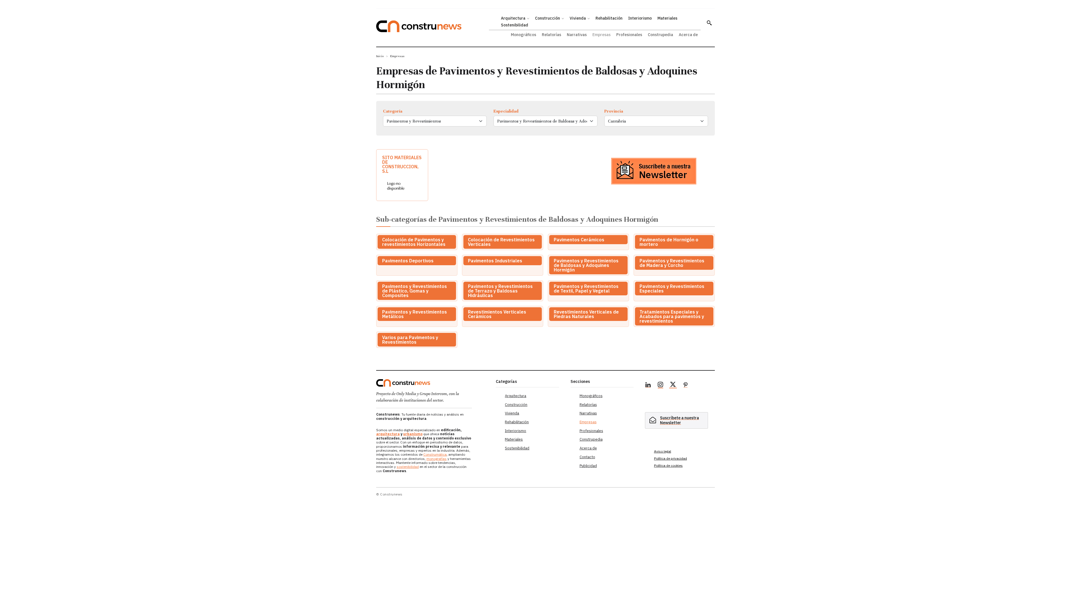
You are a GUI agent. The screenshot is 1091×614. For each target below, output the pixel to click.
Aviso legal (662, 451)
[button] (709, 22)
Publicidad (588, 465)
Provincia (613, 111)
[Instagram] (660, 385)
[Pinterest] (685, 385)
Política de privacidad (670, 458)
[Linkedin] (648, 385)
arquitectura (388, 434)
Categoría (392, 111)
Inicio (380, 56)
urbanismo (412, 434)
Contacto (587, 457)
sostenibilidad (408, 466)
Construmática (435, 454)
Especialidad (506, 111)
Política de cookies (668, 465)
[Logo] (432, 383)
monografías (436, 459)
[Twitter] (673, 385)
